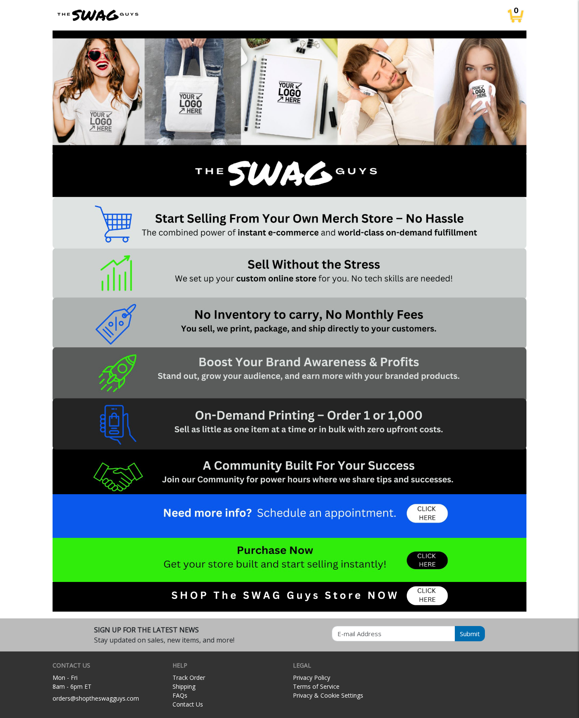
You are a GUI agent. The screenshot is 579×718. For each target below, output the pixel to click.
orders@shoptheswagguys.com (96, 698)
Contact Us (188, 704)
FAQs (180, 695)
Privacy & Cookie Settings (328, 695)
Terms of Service (316, 686)
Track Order (189, 677)
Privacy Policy (311, 677)
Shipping (184, 686)
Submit (470, 633)
